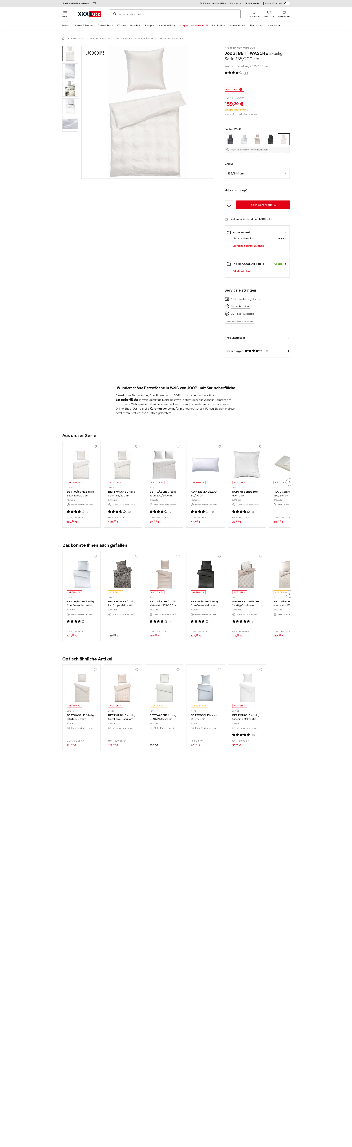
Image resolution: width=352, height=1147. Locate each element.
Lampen (150, 25)
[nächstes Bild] (289, 482)
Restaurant (256, 25)
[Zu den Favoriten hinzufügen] (229, 204)
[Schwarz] (270, 139)
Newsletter (274, 25)
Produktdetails (235, 337)
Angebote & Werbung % (194, 25)
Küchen (121, 25)
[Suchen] (114, 14)
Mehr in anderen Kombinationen (249, 149)
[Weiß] (284, 139)
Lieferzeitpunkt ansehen (248, 245)
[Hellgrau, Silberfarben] (244, 139)
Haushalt (135, 25)
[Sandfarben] (257, 139)
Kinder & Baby (167, 25)
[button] (70, 53)
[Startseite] (63, 38)
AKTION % (232, 89)
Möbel (65, 25)
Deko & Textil (105, 25)
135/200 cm (236, 173)
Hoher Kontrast (274, 3)
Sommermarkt (237, 25)
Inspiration (218, 25)
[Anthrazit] (230, 139)
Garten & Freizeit (83, 25)
